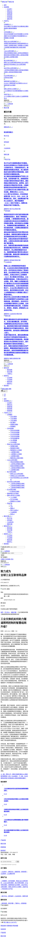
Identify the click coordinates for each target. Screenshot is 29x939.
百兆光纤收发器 (8, 34)
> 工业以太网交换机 (8, 883)
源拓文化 (9, 11)
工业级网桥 (24, 96)
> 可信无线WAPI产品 (7, 888)
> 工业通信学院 (10, 873)
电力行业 (9, 518)
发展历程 (9, 13)
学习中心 (7, 612)
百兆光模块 (7, 26)
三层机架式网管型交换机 (17, 485)
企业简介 (9, 9)
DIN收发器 (11, 38)
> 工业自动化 (17, 896)
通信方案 (13, 612)
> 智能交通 (25, 896)
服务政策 (9, 369)
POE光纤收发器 (14, 434)
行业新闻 (9, 379)
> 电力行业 (4, 896)
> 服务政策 (4, 903)
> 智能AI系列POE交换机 (14, 887)
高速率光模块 (8, 28)
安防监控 (9, 520)
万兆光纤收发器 (10, 36)
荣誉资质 (9, 15)
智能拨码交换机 (16, 43)
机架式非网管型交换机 (12, 55)
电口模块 (25, 26)
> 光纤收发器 (11, 881)
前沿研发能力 (8, 132)
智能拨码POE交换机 (16, 450)
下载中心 (9, 373)
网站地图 (15, 925)
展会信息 (9, 381)
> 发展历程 (17, 871)
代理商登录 (9, 925)
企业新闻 (9, 377)
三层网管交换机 (8, 47)
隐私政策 (3, 925)
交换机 (3, 559)
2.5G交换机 (7, 90)
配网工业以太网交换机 (10, 62)
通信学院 (9, 19)
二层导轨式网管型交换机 (11, 70)
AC (5, 96)
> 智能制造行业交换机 (13, 885)
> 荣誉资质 (23, 871)
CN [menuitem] (5, 394)
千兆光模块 (13, 26)
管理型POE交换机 (23, 90)
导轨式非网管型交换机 (10, 53)
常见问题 (9, 371)
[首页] (7, 1)
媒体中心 (9, 383)
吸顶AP (12, 514)
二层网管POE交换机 (22, 45)
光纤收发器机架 (19, 36)
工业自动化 (10, 522)
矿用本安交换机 (8, 77)
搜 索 (2, 549)
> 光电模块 (4, 881)
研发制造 (9, 17)
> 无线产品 (25, 887)
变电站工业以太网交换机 (17, 475)
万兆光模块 (20, 26)
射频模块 (14, 28)
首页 (2, 612)
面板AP (10, 96)
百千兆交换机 (14, 90)
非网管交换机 (8, 43)
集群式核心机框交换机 (19, 47)
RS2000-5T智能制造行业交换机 (13, 83)
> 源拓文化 (10, 871)
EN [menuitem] (5, 395)
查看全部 (6, 127)
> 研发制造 (23, 903)
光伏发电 (7, 559)
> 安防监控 (10, 896)
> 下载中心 (17, 903)
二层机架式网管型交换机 (15, 72)
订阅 (18, 861)
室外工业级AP (16, 96)
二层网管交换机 (12, 45)
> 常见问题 (10, 903)
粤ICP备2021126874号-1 (10, 922)
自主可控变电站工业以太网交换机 (16, 64)
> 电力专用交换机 (19, 883)
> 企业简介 (4, 871)
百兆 (12, 559)
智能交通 (9, 524)
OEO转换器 (13, 440)
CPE (7, 96)
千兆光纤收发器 (17, 34)
